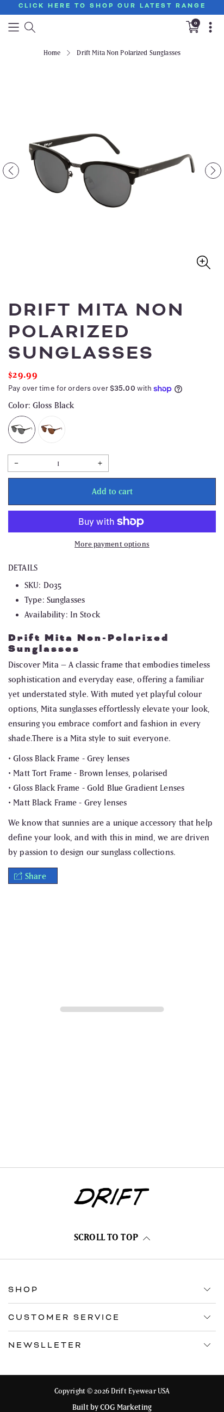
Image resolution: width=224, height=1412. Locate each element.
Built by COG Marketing (112, 1407)
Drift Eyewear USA (140, 1391)
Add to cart (112, 491)
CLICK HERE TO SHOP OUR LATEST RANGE (112, 6)
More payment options (112, 544)
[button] (13, 26)
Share (35, 876)
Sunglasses (66, 599)
